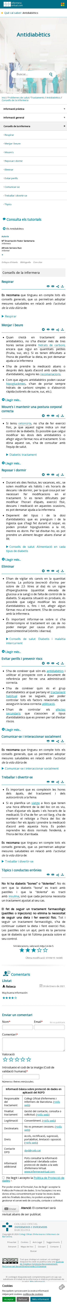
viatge (35, 803)
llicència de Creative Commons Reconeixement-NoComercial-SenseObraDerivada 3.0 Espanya (33, 1264)
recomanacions (50, 374)
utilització (48, 704)
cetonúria (24, 423)
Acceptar (9, 1299)
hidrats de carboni (51, 345)
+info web (43, 1114)
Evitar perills (11, 178)
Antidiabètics (53, 97)
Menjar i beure (13, 143)
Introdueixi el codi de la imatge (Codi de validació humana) (28, 1069)
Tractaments (37, 97)
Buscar (33, 1251)
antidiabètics (55, 671)
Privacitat (11, 1242)
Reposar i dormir (14, 160)
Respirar (9, 134)
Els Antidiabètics (15, 228)
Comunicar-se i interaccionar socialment (32, 768)
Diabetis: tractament (23, 455)
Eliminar (9, 169)
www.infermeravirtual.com (39, 1171)
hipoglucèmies (16, 384)
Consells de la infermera (15, 100)
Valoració (8, 1054)
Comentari (9, 1034)
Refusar (23, 1299)
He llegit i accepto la (33, 1179)
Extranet (12, 1246)
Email (49, 1022)
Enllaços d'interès (10, 262)
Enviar (10, 1208)
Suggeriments (53, 1242)
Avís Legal (37, 1242)
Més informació (40, 1299)
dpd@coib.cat (32, 1150)
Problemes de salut (18, 97)
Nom (5, 1022)
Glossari (42, 1246)
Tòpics (8, 204)
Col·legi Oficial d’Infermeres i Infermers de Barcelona (30, 1235)
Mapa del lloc (27, 1246)
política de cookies (33, 1294)
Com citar (37, 262)
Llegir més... (11, 400)
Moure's (9, 152)
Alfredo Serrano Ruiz (12, 248)
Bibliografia (25, 262)
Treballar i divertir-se (16, 195)
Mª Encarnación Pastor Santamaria (18, 240)
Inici (4, 97)
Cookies (24, 1242)
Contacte (54, 1246)
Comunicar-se (12, 186)
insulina (14, 896)
